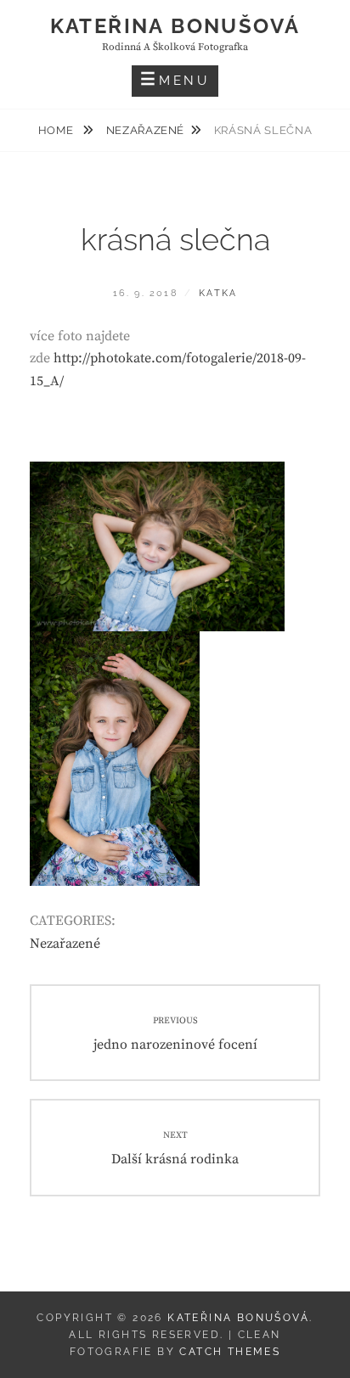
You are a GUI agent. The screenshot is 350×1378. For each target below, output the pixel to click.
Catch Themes (229, 1352)
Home (57, 130)
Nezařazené (145, 130)
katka (218, 293)
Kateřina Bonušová (175, 26)
